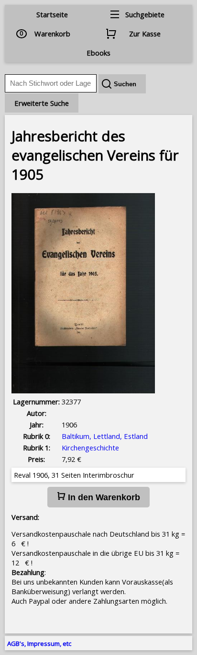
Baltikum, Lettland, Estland (105, 436)
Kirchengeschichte (90, 447)
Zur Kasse (145, 33)
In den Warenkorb (103, 497)
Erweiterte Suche (41, 103)
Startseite (52, 14)
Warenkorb (52, 33)
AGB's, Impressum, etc (39, 643)
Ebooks (98, 52)
